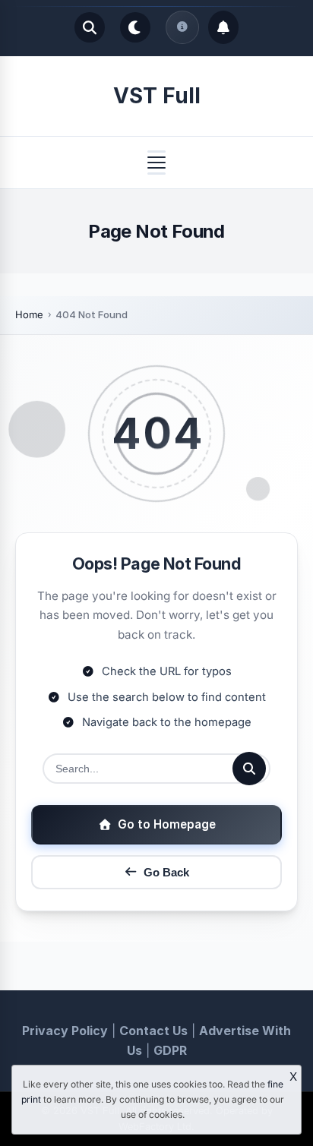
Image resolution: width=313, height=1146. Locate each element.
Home (29, 314)
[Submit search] (249, 768)
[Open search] (89, 27)
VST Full (157, 96)
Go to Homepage (167, 824)
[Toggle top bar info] (182, 27)
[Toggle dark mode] (135, 27)
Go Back (166, 872)
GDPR (170, 1050)
